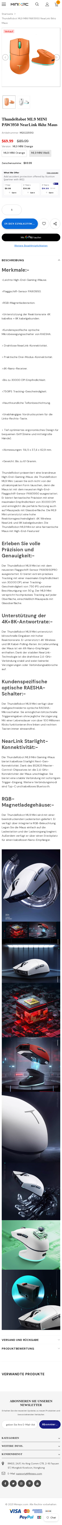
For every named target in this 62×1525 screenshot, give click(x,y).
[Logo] (19, 4)
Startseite (7, 13)
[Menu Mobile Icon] (4, 4)
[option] (31, 57)
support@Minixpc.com (29, 1473)
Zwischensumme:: (12, 163)
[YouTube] (37, 1483)
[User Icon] (47, 4)
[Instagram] (21, 1483)
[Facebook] (5, 1483)
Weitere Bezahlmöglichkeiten (31, 245)
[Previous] (5, 57)
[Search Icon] (37, 4)
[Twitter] (13, 1483)
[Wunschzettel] (44, 224)
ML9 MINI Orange (14, 153)
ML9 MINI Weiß (40, 153)
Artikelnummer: (10, 132)
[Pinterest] (29, 1483)
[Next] (57, 57)
